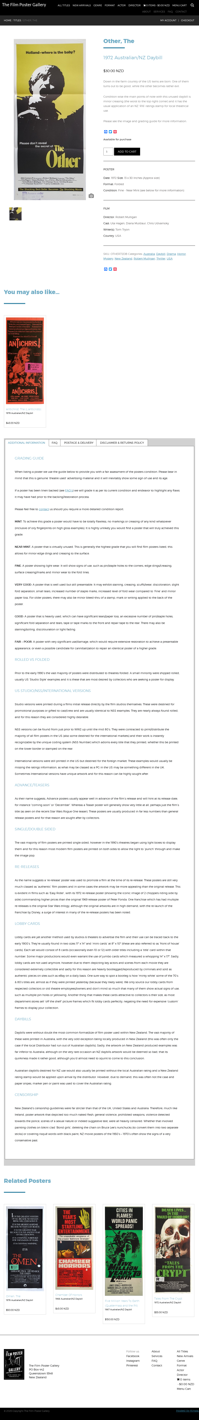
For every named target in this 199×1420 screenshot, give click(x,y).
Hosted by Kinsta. (187, 1410)
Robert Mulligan (144, 258)
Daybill (160, 253)
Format (110, 5)
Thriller (160, 258)
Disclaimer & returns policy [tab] (122, 442)
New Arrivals (82, 5)
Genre (97, 5)
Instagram (133, 1360)
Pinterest (132, 1365)
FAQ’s (69, 490)
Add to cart (127, 151)
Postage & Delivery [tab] (78, 442)
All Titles (64, 5)
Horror (181, 253)
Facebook (132, 1356)
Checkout (187, 20)
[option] (50, 119)
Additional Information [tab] (26, 442)
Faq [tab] (55, 442)
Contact (181, 11)
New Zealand (123, 258)
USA (170, 258)
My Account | (169, 20)
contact (44, 509)
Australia (149, 253)
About (146, 11)
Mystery (108, 258)
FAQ (170, 11)
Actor (122, 5)
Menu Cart (179, 5)
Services (159, 11)
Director (134, 5)
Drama (171, 253)
